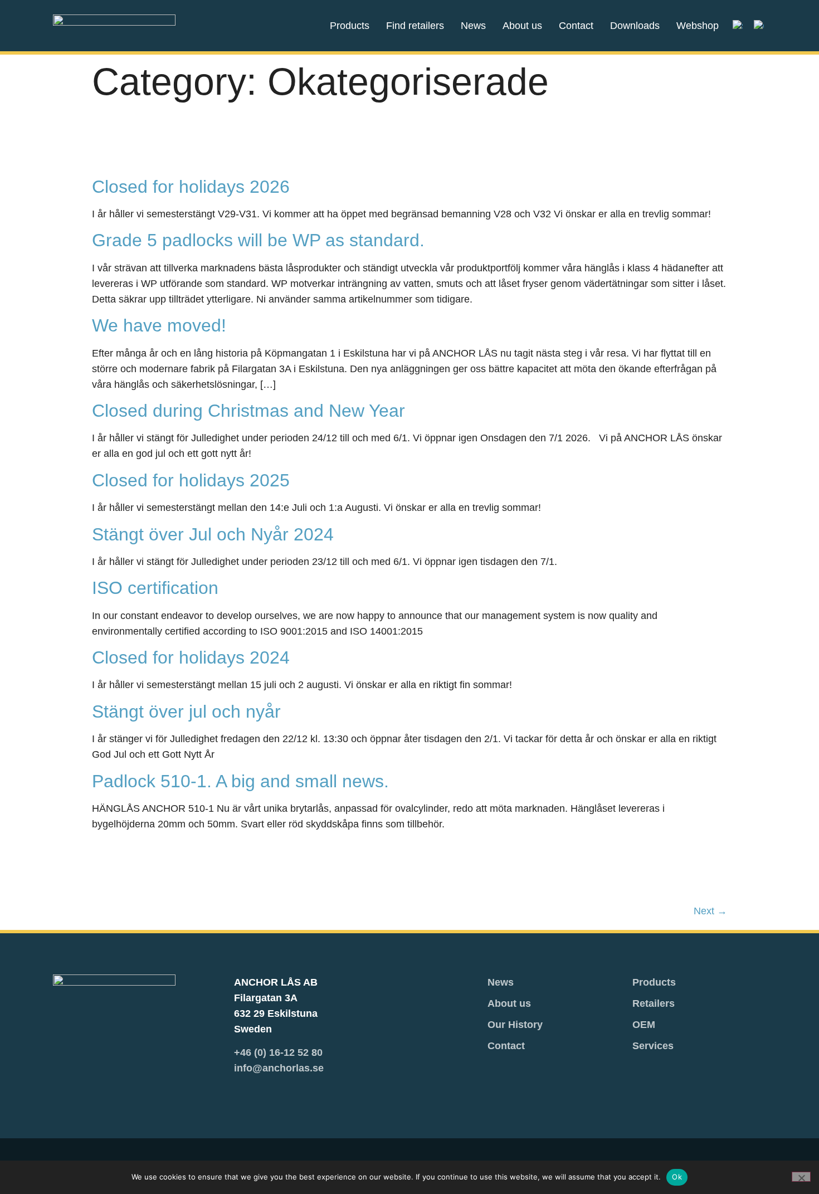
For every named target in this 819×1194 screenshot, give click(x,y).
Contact (576, 25)
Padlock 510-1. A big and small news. (240, 781)
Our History (515, 1024)
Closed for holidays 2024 (191, 657)
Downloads (635, 25)
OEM (643, 1024)
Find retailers (415, 25)
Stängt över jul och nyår (186, 711)
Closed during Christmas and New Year (248, 411)
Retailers (653, 1003)
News (473, 25)
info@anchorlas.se (279, 1068)
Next (710, 911)
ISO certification (155, 588)
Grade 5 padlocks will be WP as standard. (258, 240)
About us (522, 25)
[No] (801, 1177)
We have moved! (159, 325)
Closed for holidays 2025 (191, 480)
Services (653, 1045)
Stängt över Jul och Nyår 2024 (213, 534)
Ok (677, 1176)
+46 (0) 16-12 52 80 (278, 1052)
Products (349, 25)
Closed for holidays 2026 (191, 187)
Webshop (697, 25)
